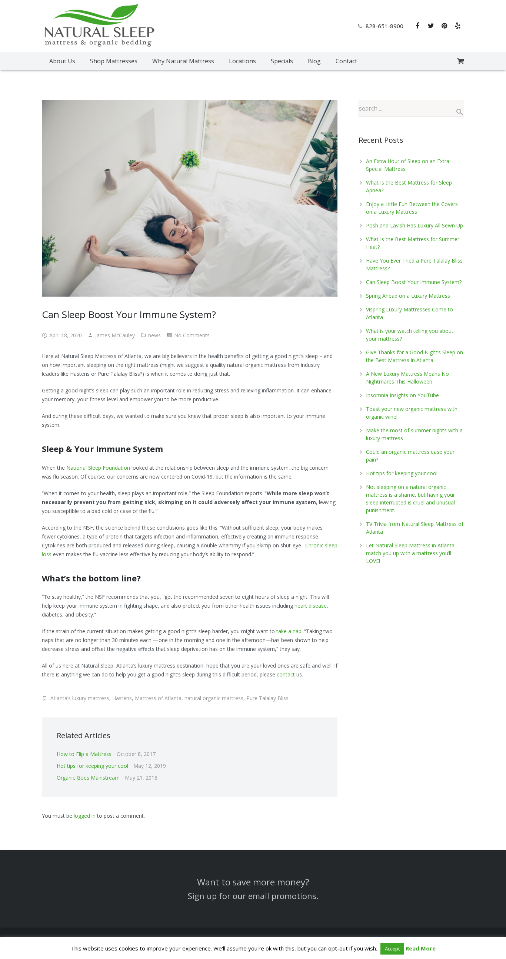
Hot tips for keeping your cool (92, 765)
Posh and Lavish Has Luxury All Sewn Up (414, 225)
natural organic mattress (213, 698)
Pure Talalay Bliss (267, 698)
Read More (421, 948)
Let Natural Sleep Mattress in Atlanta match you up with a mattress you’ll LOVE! (410, 553)
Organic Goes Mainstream (88, 777)
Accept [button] (392, 948)
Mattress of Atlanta (158, 698)
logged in (85, 815)
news (154, 335)
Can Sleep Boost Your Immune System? (414, 282)
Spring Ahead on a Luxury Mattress (408, 295)
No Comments (192, 335)
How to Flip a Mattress (84, 753)
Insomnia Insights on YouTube (402, 395)
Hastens (122, 698)
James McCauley (115, 335)
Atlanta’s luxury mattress (79, 698)
